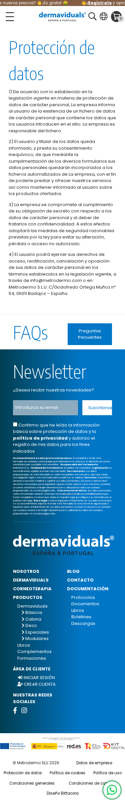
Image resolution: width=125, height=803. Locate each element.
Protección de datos (23, 773)
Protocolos (83, 597)
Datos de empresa (94, 763)
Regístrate (98, 3)
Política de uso (107, 773)
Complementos (34, 651)
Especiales (36, 632)
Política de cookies (67, 773)
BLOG (73, 571)
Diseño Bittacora (63, 793)
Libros (23, 645)
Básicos (33, 612)
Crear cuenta (39, 684)
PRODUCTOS (27, 597)
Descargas (83, 623)
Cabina (32, 619)
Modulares (36, 638)
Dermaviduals (32, 606)
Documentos (85, 604)
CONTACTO (80, 580)
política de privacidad (40, 438)
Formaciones (31, 658)
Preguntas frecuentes (90, 334)
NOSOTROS (26, 571)
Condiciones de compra (92, 783)
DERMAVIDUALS (31, 580)
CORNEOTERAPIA (32, 589)
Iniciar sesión (39, 677)
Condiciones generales (32, 783)
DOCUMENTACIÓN (87, 589)
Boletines (81, 617)
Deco (30, 625)
